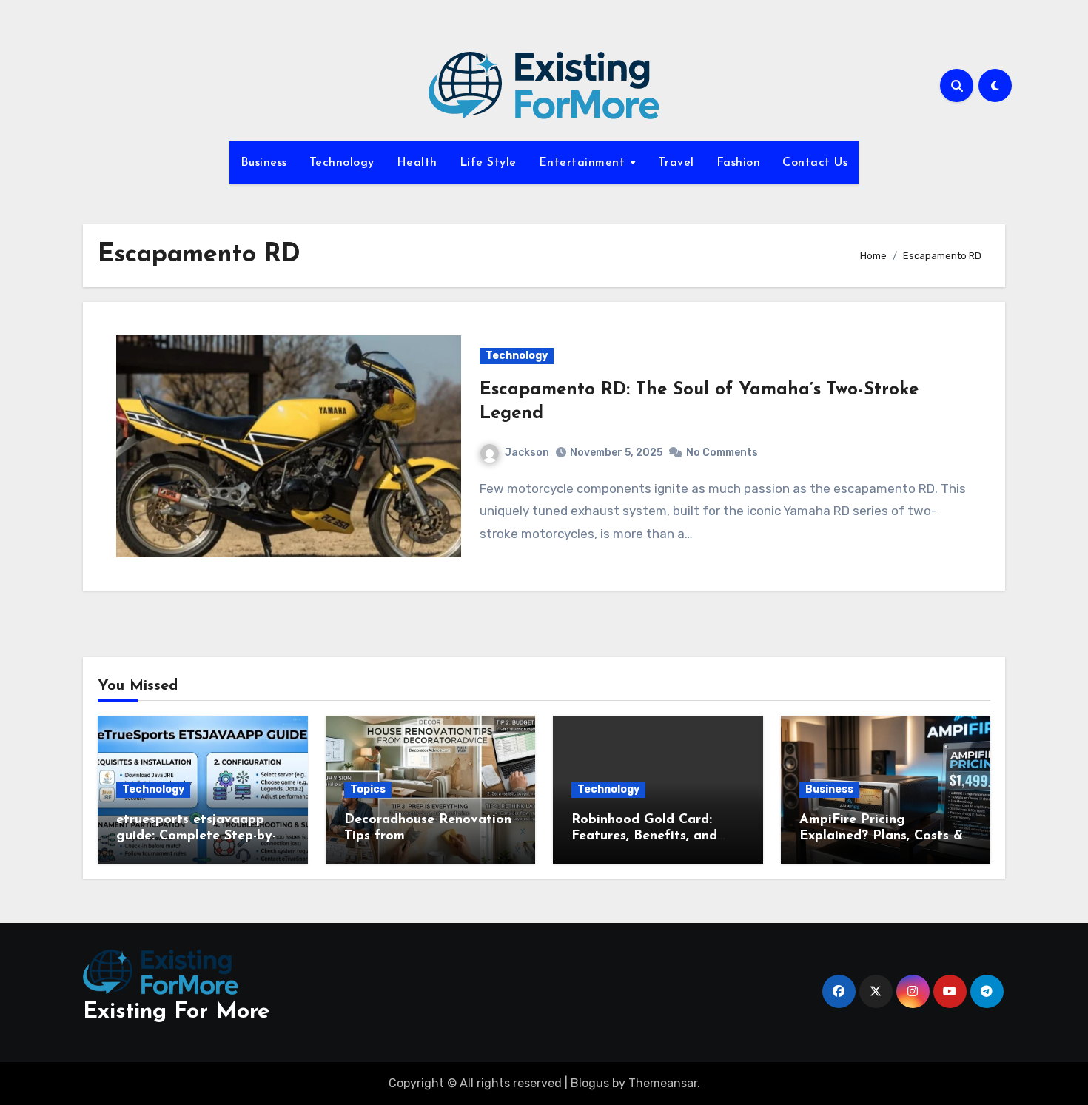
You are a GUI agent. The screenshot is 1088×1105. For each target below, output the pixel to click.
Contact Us (814, 163)
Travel (676, 163)
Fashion (738, 163)
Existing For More (176, 1012)
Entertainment (584, 163)
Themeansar (662, 1083)
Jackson (527, 452)
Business (264, 163)
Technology (342, 163)
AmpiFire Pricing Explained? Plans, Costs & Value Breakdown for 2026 (884, 836)
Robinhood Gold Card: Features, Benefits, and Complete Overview (644, 836)
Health (417, 163)
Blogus (590, 1083)
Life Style (488, 163)
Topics (368, 789)
